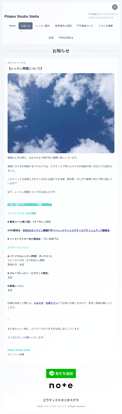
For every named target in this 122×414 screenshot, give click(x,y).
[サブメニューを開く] (21, 31)
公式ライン (52, 303)
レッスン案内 (43, 26)
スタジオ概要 (106, 26)
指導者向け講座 (63, 26)
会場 (51, 37)
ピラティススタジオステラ (61, 400)
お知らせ (25, 26)
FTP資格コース (85, 26)
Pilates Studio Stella (21, 16)
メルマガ (38, 303)
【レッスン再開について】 (25, 68)
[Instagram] (115, 7)
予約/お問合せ (66, 37)
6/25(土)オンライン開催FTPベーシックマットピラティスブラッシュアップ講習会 (66, 230)
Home (12, 26)
